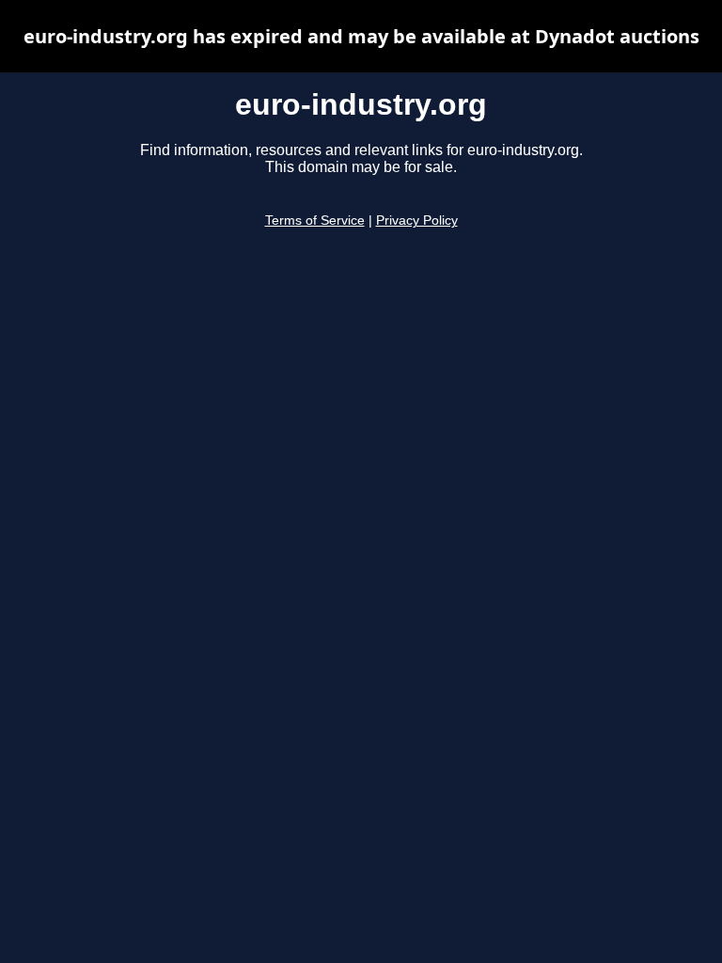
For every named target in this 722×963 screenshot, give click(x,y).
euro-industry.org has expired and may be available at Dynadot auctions (361, 36)
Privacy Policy (417, 220)
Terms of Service (315, 220)
